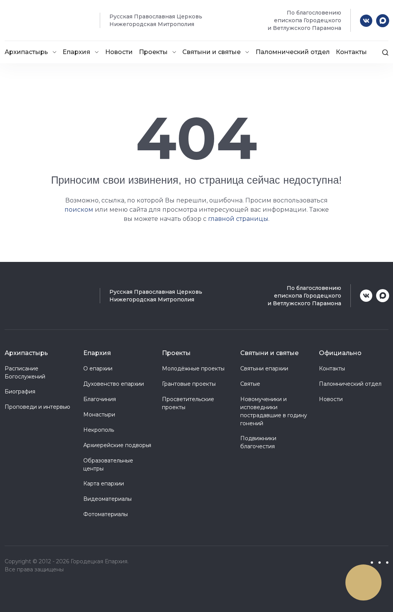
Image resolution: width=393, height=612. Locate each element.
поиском (78, 209)
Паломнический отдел (293, 52)
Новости (119, 52)
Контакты (351, 52)
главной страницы (238, 218)
